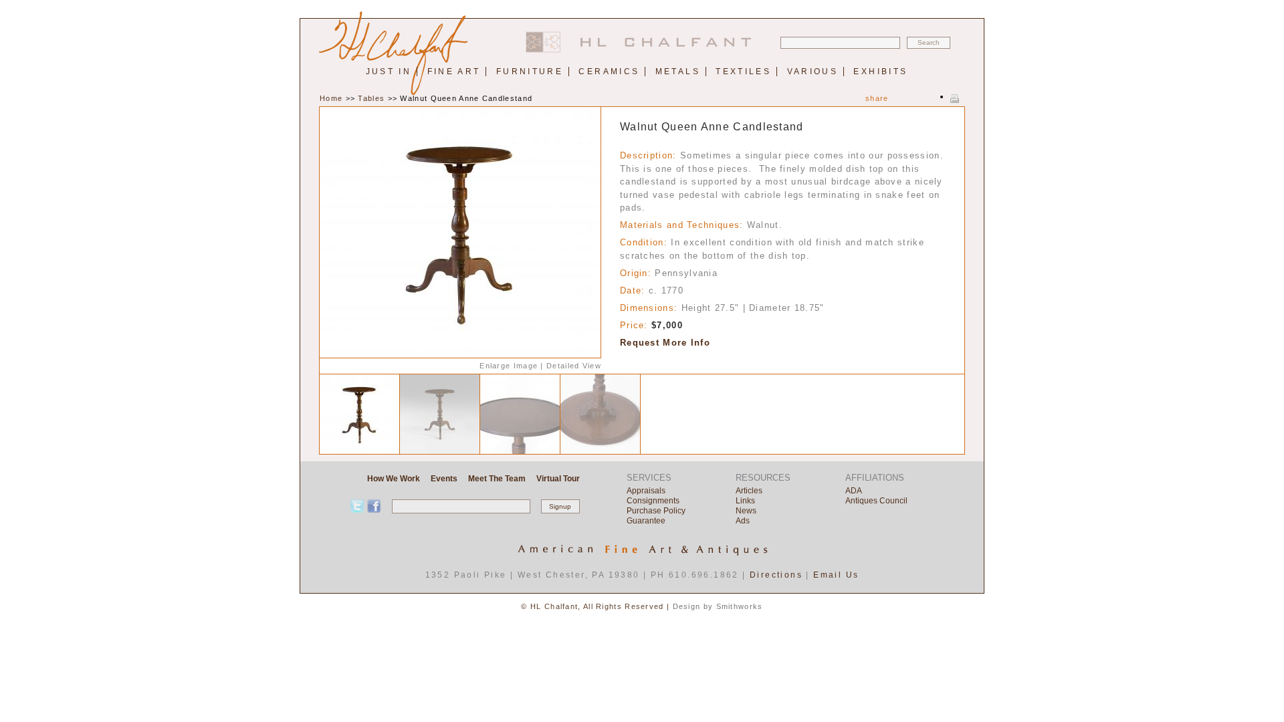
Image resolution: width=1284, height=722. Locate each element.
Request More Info (665, 343)
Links (745, 500)
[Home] (642, 50)
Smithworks (739, 606)
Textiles (743, 71)
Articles (749, 490)
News (746, 510)
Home (331, 98)
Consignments (653, 500)
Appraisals (646, 490)
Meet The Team (497, 478)
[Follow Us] (374, 506)
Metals (677, 71)
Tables (371, 98)
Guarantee (646, 520)
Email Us (836, 575)
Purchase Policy (656, 510)
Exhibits (880, 71)
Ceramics (608, 71)
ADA (853, 490)
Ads (743, 520)
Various (813, 71)
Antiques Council (876, 500)
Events (444, 478)
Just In (389, 71)
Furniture (529, 71)
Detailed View (573, 366)
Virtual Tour (558, 478)
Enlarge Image (508, 366)
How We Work (393, 478)
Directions (776, 575)
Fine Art (454, 71)
